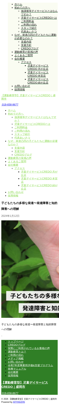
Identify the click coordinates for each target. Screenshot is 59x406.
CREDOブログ (23, 154)
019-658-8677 (9, 104)
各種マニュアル (17, 368)
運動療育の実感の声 (19, 158)
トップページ (16, 341)
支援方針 (19, 151)
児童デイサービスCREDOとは (32, 124)
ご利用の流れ (22, 130)
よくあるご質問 (17, 161)
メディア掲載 (16, 358)
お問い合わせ (16, 192)
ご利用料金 (21, 127)
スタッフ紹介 (22, 134)
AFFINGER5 (19, 402)
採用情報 (13, 195)
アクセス (19, 168)
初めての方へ (16, 113)
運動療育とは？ (17, 351)
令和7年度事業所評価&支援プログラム (30, 365)
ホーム (12, 110)
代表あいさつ (22, 137)
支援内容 (19, 147)
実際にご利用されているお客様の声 (29, 348)
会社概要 (13, 165)
